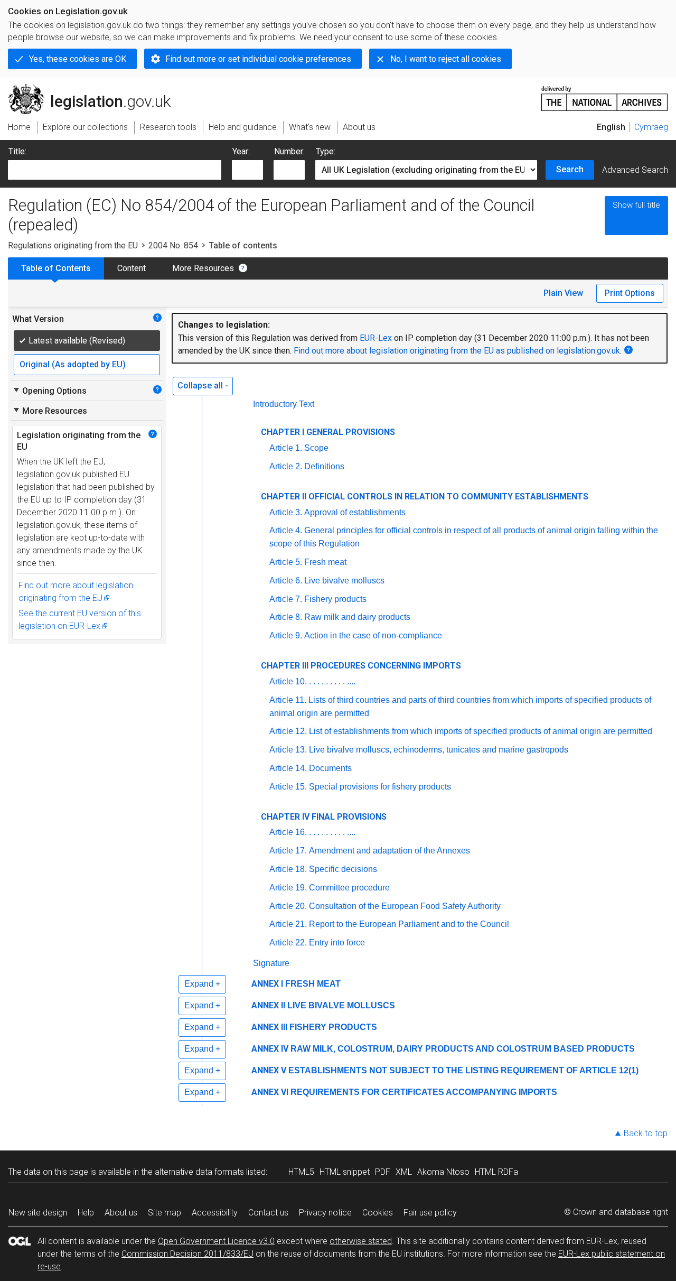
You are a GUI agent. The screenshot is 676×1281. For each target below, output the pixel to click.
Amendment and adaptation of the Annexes (389, 850)
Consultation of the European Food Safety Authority (405, 906)
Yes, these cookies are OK (77, 59)
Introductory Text (283, 404)
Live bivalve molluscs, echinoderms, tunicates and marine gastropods (438, 749)
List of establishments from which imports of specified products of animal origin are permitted (480, 731)
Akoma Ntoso (443, 1172)
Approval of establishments (355, 512)
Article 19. (288, 887)
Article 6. (285, 580)
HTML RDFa (496, 1172)
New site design (37, 1213)
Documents (330, 768)
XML (404, 1172)
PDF (382, 1172)
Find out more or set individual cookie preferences (258, 59)
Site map (164, 1213)
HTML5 (301, 1172)
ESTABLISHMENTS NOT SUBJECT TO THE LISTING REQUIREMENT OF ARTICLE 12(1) (463, 1070)
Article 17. (288, 850)
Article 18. (288, 869)
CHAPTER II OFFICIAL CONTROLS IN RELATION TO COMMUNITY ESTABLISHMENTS (424, 496)
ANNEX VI (269, 1092)
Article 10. (288, 681)
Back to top (646, 1133)
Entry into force (337, 942)
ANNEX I (267, 984)
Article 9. (285, 635)
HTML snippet (345, 1172)
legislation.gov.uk (95, 88)
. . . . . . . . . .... (332, 681)
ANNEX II (268, 1005)
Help (86, 1213)
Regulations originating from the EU (73, 245)
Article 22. (288, 942)
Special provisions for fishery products (380, 786)
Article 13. (288, 749)
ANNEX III (269, 1027)
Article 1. (285, 447)
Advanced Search (635, 170)
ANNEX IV (269, 1049)
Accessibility (215, 1213)
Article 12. (288, 731)
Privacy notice (325, 1213)
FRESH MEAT (313, 983)
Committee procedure (349, 887)
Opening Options (49, 390)
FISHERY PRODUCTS (333, 1027)
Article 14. (288, 768)
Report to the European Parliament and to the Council (409, 924)
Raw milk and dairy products (357, 616)
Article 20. (288, 906)
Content (131, 268)
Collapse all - (202, 385)
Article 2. (285, 466)
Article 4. (285, 530)
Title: (17, 151)
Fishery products (335, 599)
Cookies (377, 1213)
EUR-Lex (376, 338)
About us (121, 1213)
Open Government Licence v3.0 (216, 1241)
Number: (289, 151)
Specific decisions (343, 869)
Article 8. (285, 616)
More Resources (203, 268)
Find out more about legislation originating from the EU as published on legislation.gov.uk (457, 351)
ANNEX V (268, 1070)
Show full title (636, 205)
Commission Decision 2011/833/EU (187, 1254)
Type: (325, 151)
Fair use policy (430, 1213)
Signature (271, 963)
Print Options (630, 293)
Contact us (268, 1213)
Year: (241, 151)
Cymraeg (651, 127)
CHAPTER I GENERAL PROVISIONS (328, 432)
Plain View (563, 293)
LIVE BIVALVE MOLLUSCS (341, 1005)
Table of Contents (56, 268)
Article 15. (288, 786)
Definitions (324, 466)
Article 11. (287, 699)
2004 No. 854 (173, 245)
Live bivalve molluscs (344, 580)
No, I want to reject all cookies (445, 59)
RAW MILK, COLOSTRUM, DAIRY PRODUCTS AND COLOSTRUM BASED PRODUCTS (462, 1048)
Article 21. (288, 924)
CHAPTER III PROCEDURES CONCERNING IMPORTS (361, 666)
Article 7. (285, 599)
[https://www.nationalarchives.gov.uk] (604, 94)
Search (570, 169)
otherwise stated (361, 1241)
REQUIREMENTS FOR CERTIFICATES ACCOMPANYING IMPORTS (423, 1092)
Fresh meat (325, 562)
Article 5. (285, 562)
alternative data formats (199, 1172)
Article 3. (285, 512)
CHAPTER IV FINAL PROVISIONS (324, 817)
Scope (316, 447)
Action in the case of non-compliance (373, 635)
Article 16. (288, 832)
